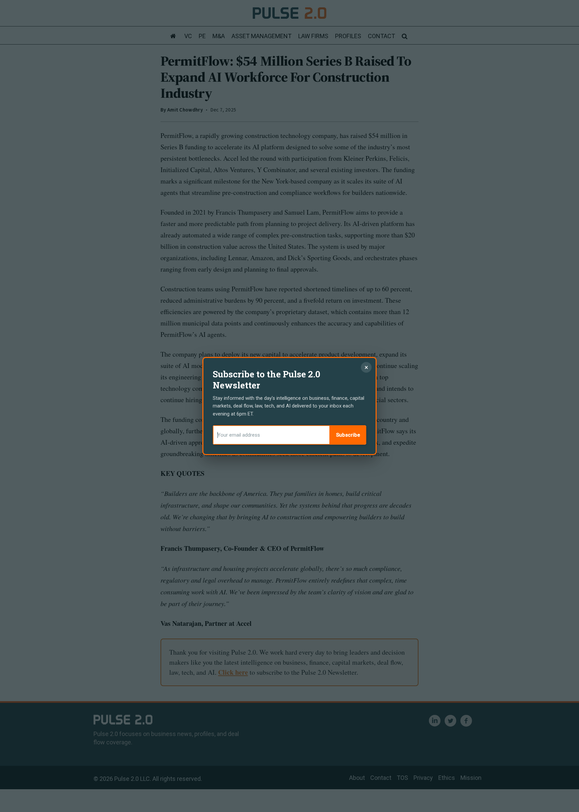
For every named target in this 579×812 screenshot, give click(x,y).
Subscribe (348, 435)
